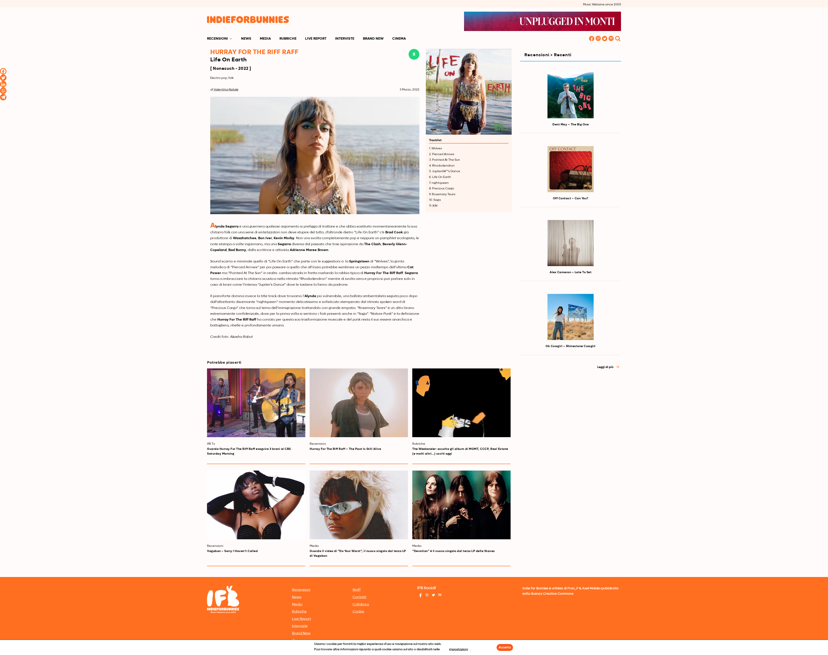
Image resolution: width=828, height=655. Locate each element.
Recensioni (217, 39)
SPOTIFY (611, 38)
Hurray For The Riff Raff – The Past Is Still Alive (345, 449)
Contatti (359, 597)
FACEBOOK (591, 38)
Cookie (358, 611)
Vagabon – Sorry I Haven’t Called (232, 551)
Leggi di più (605, 367)
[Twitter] (3, 78)
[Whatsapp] (3, 90)
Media (265, 39)
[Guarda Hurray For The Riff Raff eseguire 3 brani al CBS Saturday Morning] (256, 402)
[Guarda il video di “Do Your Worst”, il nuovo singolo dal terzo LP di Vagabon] (359, 505)
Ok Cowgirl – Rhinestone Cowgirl (571, 346)
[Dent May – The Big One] (570, 95)
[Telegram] (3, 97)
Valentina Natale (225, 89)
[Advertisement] (570, 411)
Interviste (344, 39)
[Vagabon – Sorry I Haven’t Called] (256, 505)
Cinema (399, 39)
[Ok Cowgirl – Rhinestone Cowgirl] (570, 317)
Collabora (361, 604)
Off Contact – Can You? (570, 198)
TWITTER (604, 38)
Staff (357, 590)
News (246, 39)
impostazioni (458, 649)
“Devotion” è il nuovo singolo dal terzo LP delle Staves (453, 551)
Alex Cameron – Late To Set (570, 272)
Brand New (373, 39)
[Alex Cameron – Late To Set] (570, 243)
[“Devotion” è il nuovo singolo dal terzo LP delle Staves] (461, 505)
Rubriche (287, 39)
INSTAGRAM (598, 38)
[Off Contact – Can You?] (570, 169)
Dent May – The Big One (570, 124)
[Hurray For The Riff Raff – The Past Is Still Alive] (359, 402)
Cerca (618, 38)
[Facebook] (3, 71)
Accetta (505, 647)
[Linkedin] (3, 84)
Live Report (315, 39)
